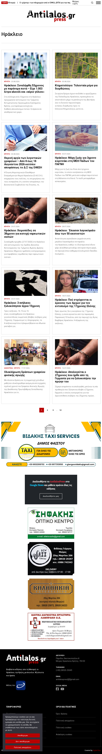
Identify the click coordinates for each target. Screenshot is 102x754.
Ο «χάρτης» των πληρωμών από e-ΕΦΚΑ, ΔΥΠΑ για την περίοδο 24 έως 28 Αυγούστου (47, 3)
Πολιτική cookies (63, 727)
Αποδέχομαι (23, 735)
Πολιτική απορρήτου (65, 720)
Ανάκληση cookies (64, 734)
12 (60, 410)
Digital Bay (97, 750)
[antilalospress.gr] (51, 16)
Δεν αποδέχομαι (23, 741)
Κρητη (7, 81)
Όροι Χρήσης (61, 714)
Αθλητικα (8, 368)
